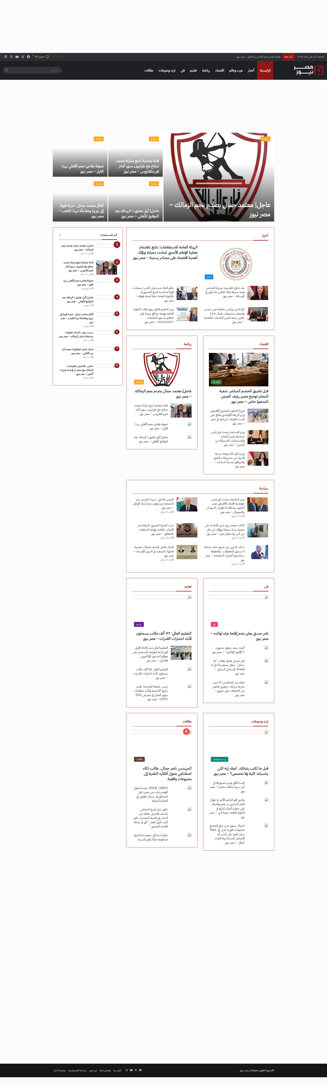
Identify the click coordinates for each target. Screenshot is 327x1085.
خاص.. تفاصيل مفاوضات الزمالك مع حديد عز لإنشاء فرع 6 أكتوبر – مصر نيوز (76, 370)
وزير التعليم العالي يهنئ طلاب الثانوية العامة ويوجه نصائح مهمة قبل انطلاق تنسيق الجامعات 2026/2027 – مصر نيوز (153, 315)
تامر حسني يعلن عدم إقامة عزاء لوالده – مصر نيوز (239, 635)
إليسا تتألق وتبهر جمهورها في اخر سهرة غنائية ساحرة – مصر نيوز (227, 787)
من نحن (93, 1070)
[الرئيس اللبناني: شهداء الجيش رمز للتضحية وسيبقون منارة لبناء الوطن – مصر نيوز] (187, 504)
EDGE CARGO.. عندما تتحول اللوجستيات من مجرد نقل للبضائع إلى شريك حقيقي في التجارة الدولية (150, 794)
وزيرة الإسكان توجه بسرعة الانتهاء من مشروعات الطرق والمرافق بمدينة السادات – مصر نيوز (229, 460)
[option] (163, 177)
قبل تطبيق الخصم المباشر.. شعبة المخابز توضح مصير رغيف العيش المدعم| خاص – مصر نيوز (243, 396)
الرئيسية (265, 70)
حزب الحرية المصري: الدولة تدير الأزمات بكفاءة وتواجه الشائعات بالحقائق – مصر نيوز (156, 529)
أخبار (251, 70)
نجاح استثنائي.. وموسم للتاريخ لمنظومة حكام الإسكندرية (151, 837)
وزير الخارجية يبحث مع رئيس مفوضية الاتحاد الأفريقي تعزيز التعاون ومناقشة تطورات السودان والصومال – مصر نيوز (225, 505)
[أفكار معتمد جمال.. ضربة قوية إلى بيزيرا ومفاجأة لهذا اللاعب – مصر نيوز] (80, 199)
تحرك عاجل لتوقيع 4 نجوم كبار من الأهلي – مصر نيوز (77, 351)
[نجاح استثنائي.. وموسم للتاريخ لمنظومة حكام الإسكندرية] (190, 835)
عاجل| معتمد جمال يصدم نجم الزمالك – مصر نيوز (219, 209)
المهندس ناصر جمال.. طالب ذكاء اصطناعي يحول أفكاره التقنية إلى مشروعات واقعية (167, 773)
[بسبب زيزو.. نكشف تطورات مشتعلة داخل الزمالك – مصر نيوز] (106, 337)
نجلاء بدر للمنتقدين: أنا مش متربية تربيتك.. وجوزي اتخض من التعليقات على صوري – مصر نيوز (228, 688)
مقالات (149, 70)
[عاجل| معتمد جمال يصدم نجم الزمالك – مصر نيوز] (219, 177)
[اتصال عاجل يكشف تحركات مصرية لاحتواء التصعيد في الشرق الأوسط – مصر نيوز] (187, 552)
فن (183, 70)
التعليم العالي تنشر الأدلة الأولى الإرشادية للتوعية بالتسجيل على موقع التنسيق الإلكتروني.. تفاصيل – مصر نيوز (150, 654)
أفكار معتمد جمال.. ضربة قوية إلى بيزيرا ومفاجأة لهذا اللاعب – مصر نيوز (81, 211)
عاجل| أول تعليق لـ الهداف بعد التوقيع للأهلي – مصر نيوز (252, 56)
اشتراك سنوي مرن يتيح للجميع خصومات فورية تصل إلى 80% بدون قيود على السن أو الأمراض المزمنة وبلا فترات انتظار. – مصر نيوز (227, 834)
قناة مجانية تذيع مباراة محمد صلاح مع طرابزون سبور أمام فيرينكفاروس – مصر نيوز (137, 166)
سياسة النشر (60, 1070)
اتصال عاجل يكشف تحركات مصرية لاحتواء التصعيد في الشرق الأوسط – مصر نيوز (154, 551)
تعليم (193, 70)
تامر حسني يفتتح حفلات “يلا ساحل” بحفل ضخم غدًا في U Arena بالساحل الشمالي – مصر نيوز (228, 667)
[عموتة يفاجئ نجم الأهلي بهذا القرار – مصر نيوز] (80, 155)
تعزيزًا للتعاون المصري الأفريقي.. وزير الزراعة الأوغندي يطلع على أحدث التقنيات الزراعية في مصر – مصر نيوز (227, 417)
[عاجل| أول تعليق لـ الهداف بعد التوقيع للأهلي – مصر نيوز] (135, 199)
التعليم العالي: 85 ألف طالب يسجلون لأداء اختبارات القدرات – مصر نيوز (150, 673)
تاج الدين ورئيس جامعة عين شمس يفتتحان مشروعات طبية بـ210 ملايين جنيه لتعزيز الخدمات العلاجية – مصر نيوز (224, 315)
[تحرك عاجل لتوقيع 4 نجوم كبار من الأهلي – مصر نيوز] (106, 354)
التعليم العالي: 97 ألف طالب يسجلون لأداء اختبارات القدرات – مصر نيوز (164, 635)
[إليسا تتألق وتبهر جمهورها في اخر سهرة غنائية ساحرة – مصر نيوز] (266, 782)
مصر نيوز (244, 1070)
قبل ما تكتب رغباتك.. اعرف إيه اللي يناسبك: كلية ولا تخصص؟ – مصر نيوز (241, 770)
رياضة (206, 70)
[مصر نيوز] (308, 70)
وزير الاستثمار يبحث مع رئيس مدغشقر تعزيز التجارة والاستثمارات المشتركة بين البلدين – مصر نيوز (228, 438)
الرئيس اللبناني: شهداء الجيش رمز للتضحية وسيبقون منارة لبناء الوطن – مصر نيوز (153, 503)
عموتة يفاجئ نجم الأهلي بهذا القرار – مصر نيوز (83, 168)
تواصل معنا (105, 1070)
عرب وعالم (236, 70)
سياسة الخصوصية (78, 1070)
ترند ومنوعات (167, 70)
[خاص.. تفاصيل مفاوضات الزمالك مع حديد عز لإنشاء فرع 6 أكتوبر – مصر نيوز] (106, 371)
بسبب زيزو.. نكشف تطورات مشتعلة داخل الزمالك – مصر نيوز (76, 334)
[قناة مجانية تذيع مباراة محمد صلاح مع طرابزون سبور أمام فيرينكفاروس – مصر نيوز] (135, 155)
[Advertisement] (163, 26)
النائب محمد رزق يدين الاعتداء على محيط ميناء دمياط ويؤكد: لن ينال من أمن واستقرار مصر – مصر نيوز (224, 529)
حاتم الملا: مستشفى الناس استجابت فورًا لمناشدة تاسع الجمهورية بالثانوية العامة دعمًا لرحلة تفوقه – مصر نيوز (153, 294)
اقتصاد (219, 70)
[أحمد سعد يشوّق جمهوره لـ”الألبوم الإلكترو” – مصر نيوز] (266, 647)
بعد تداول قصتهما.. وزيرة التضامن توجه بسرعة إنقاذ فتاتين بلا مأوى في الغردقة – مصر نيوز (224, 292)
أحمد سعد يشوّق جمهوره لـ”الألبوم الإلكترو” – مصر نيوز (228, 650)
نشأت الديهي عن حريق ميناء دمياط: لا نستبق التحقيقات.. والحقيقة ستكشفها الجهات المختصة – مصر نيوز (223, 553)
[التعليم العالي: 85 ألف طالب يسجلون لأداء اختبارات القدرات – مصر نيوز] (190, 669)
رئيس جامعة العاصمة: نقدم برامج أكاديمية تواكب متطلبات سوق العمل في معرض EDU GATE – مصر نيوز (151, 692)
